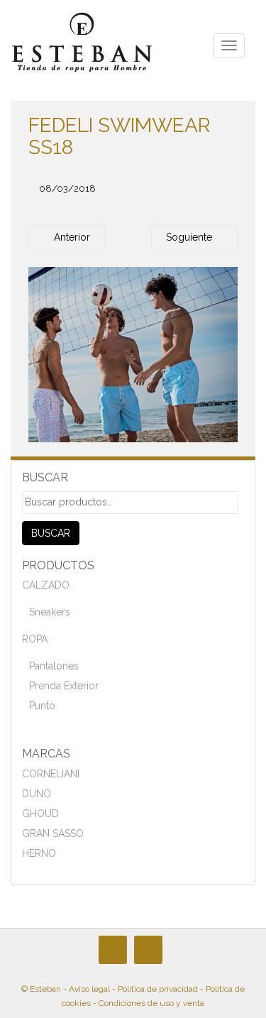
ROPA (35, 639)
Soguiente (190, 237)
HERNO (39, 853)
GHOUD (40, 813)
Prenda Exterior (64, 685)
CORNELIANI (50, 773)
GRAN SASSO (53, 833)
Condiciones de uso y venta (151, 1003)
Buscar (50, 533)
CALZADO (46, 585)
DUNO (36, 793)
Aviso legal (89, 989)
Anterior (70, 237)
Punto (42, 705)
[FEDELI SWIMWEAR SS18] (133, 353)
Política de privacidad (158, 989)
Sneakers (49, 612)
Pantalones (54, 666)
